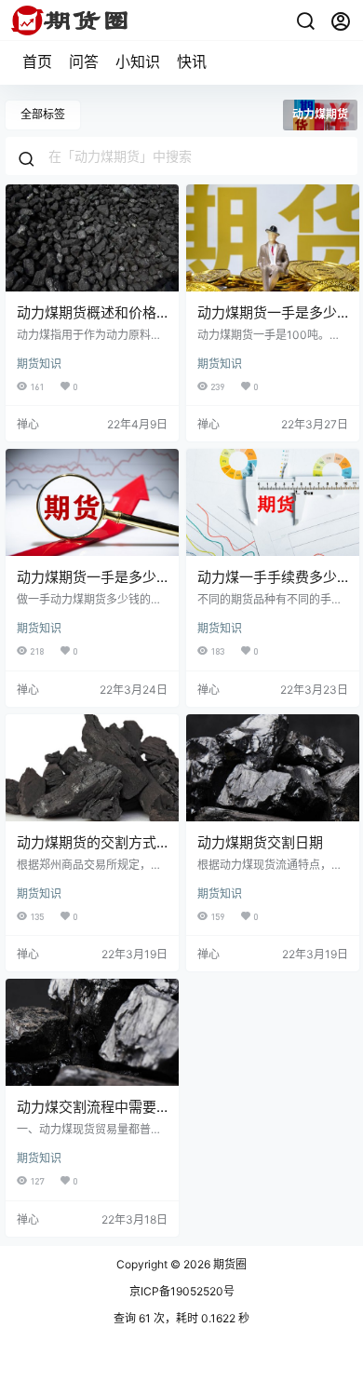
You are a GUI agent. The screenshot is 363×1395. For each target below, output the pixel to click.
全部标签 (42, 114)
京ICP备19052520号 (182, 1291)
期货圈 (228, 1264)
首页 (37, 61)
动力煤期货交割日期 (260, 842)
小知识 (137, 61)
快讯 (192, 61)
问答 (84, 61)
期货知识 (39, 364)
